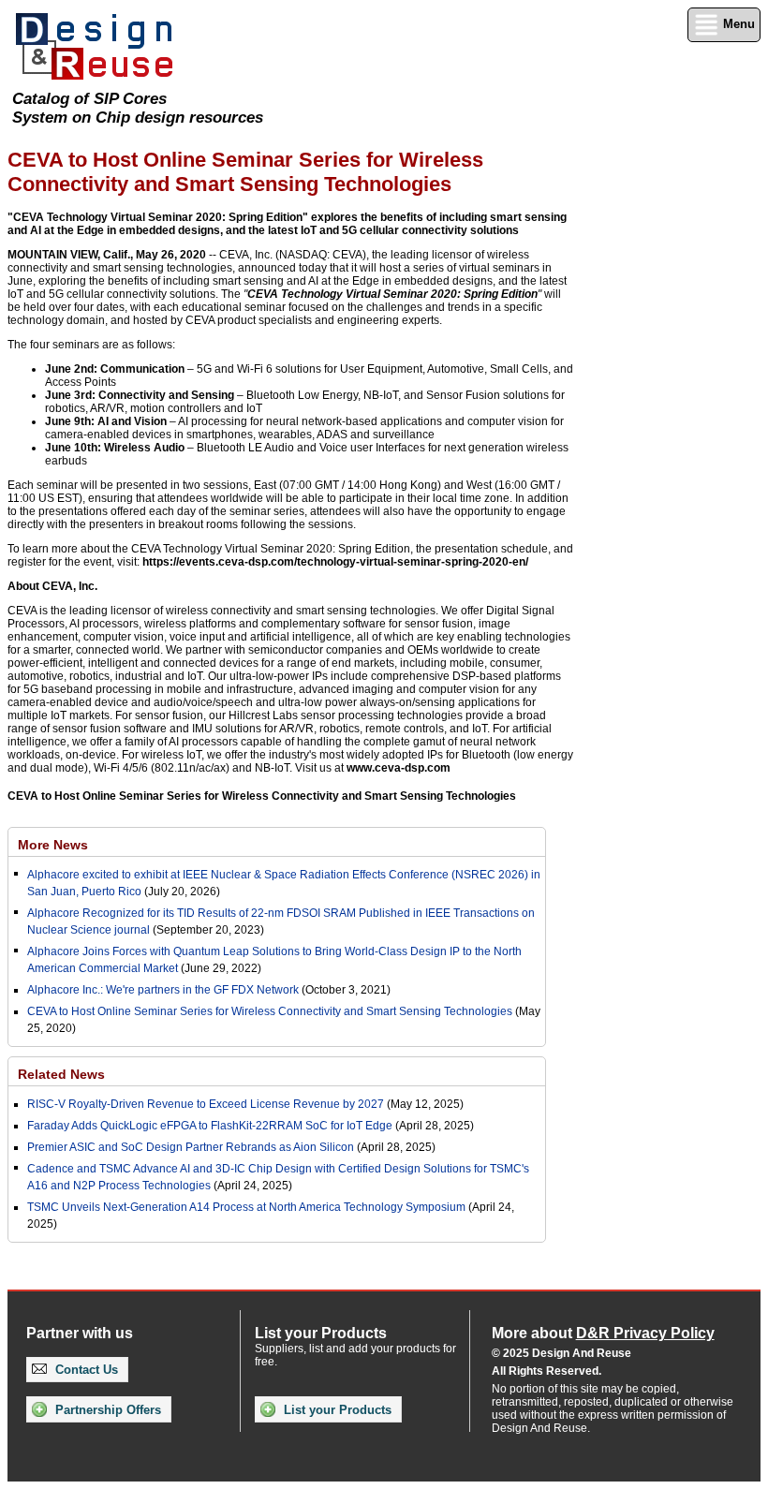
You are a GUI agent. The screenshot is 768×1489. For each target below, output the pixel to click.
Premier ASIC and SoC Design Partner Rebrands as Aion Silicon (192, 1147)
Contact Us (85, 1370)
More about (603, 1333)
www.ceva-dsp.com (398, 767)
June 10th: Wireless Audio (115, 447)
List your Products (335, 1410)
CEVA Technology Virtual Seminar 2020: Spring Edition (392, 294)
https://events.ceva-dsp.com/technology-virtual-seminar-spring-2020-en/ (335, 561)
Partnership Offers (106, 1410)
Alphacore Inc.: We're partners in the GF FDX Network (163, 989)
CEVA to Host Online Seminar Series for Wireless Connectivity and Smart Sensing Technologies (261, 796)
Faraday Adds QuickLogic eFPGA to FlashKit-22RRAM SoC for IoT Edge (209, 1125)
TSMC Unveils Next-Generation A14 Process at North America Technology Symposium (246, 1207)
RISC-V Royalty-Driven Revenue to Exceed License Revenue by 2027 (205, 1104)
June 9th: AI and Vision (106, 421)
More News (53, 844)
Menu (737, 24)
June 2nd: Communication (115, 369)
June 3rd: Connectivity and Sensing (139, 395)
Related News (61, 1074)
